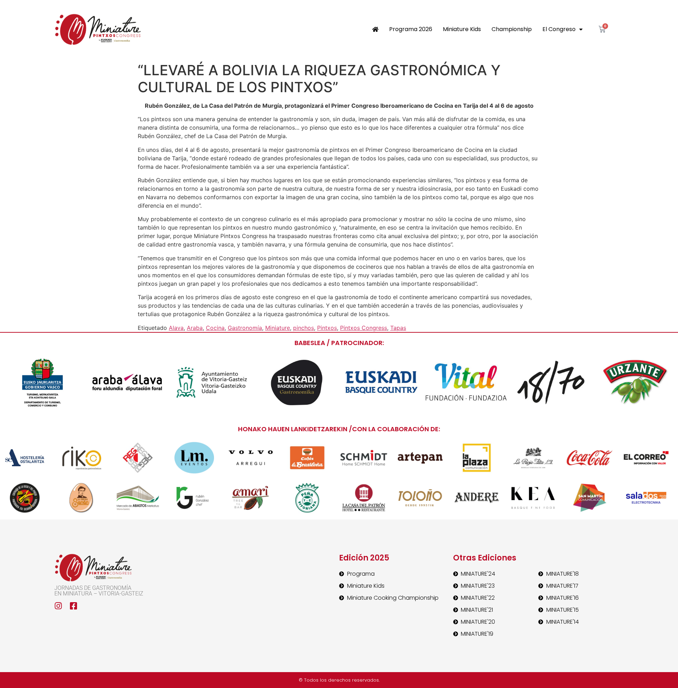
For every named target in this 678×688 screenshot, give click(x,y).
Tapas (398, 327)
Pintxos (327, 327)
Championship (512, 29)
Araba (195, 327)
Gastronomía (245, 327)
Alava (176, 327)
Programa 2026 (410, 29)
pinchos (303, 327)
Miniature (277, 327)
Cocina (215, 327)
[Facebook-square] (74, 606)
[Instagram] (58, 606)
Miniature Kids (462, 29)
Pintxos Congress (363, 327)
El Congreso (559, 29)
